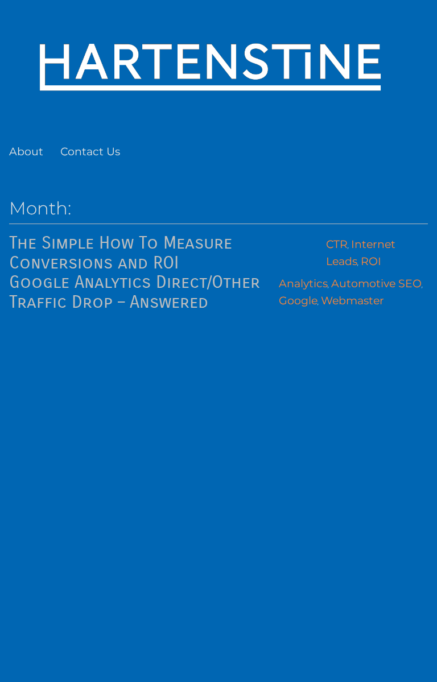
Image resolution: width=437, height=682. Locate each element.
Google (298, 300)
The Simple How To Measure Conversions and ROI (120, 252)
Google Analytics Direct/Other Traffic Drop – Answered (134, 292)
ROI (371, 261)
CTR (337, 244)
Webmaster (352, 300)
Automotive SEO (376, 283)
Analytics (303, 283)
